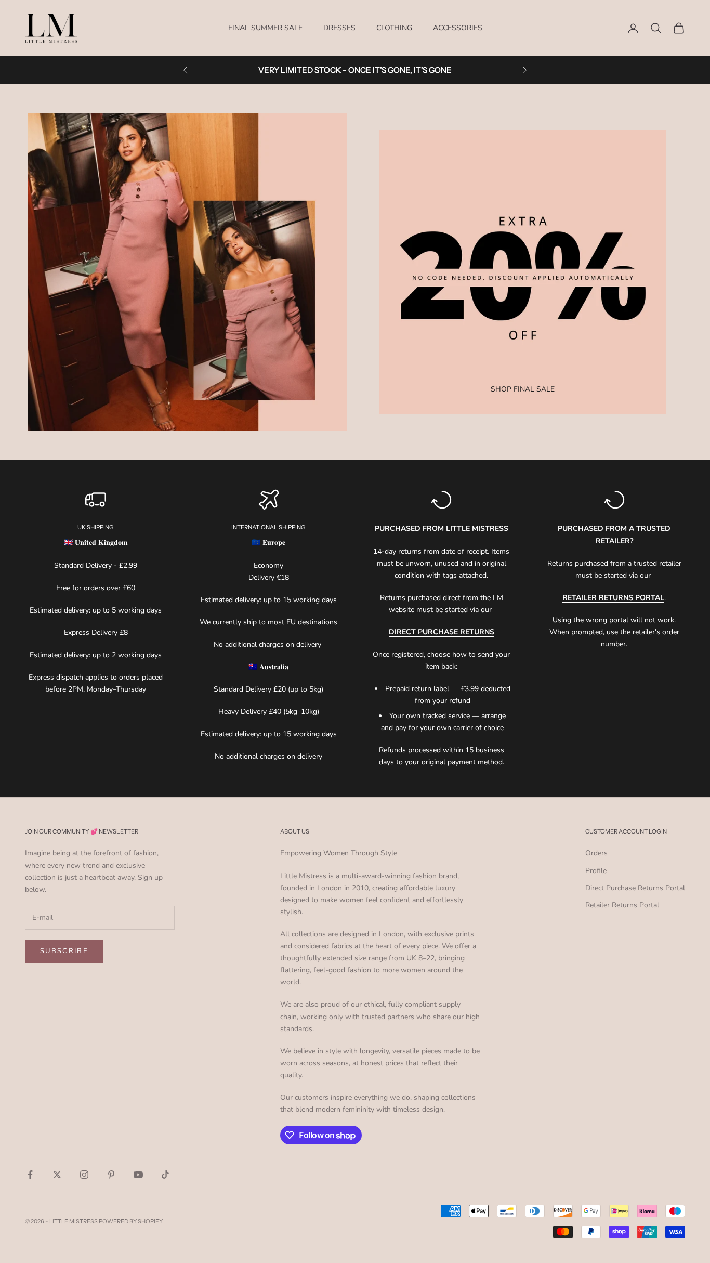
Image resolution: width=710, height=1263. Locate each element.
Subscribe (64, 951)
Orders (596, 853)
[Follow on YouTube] (138, 1174)
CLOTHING (394, 28)
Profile (596, 871)
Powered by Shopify (131, 1221)
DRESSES (339, 28)
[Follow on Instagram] (84, 1174)
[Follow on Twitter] (57, 1174)
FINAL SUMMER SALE (265, 28)
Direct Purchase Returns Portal (635, 888)
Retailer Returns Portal (622, 905)
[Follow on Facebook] (30, 1174)
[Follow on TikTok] (165, 1174)
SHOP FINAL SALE (523, 389)
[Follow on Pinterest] (111, 1174)
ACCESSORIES (457, 28)
